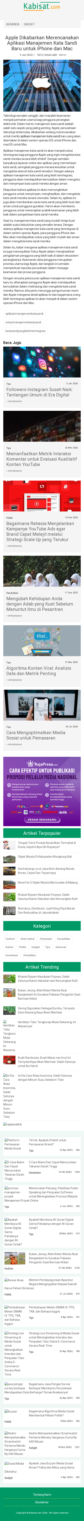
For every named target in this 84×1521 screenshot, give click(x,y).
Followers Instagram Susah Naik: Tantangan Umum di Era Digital (39, 392)
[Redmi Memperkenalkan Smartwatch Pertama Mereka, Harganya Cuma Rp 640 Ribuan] (15, 1443)
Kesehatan (12, 955)
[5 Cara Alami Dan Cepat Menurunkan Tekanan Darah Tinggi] (14, 1170)
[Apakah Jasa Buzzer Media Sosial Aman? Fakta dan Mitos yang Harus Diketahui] (14, 1463)
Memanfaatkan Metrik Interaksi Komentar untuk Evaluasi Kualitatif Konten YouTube (41, 459)
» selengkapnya (14, 401)
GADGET (29, 24)
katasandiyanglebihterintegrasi (25, 331)
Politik (9, 518)
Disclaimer (42, 1502)
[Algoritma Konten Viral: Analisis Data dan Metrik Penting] (42, 647)
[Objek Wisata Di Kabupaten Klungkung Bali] (12, 858)
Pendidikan (12, 593)
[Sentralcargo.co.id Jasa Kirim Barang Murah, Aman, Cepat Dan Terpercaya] (12, 870)
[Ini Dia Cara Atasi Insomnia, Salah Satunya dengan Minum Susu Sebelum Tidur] (9, 1096)
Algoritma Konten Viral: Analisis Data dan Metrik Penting (38, 671)
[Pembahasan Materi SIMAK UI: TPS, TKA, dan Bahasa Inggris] (14, 1315)
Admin (62, 55)
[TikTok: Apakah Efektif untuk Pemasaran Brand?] (14, 1144)
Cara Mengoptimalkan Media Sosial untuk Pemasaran (35, 735)
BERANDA (12, 24)
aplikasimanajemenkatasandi (24, 313)
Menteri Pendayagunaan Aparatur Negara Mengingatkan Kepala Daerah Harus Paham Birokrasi (40, 1284)
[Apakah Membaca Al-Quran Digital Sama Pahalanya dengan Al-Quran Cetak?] (14, 1231)
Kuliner (9, 947)
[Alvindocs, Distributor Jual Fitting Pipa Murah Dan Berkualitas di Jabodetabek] (12, 910)
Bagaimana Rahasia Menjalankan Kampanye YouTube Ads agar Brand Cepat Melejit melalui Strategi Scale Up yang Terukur (40, 531)
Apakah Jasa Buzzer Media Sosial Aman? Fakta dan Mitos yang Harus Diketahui (39, 1467)
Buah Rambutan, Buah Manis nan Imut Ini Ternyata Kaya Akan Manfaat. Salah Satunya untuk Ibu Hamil (47, 1062)
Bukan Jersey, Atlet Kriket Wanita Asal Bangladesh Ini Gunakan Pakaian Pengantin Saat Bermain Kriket (49, 994)
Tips (8, 384)
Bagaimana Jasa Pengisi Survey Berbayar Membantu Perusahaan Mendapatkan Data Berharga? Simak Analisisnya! (38, 1388)
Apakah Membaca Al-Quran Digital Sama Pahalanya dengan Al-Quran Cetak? (51, 1224)
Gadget (35, 947)
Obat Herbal (27, 938)
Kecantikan (63, 938)
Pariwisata (46, 938)
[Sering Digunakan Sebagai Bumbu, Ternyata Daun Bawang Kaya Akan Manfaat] (12, 1010)
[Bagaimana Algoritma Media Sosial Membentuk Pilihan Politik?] (10, 1411)
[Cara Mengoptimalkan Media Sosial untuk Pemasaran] (42, 715)
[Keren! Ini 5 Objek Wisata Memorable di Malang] (12, 884)
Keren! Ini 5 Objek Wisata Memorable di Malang (48, 882)
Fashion (10, 938)
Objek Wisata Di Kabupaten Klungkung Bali (45, 856)
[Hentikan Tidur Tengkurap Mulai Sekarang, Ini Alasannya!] (10, 1036)
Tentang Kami (42, 1494)
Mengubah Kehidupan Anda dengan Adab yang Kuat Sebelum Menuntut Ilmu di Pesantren (39, 604)
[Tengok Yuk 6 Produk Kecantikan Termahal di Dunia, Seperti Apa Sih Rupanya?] (12, 845)
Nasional (61, 947)
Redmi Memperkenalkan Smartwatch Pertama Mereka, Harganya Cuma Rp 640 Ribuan (53, 1437)
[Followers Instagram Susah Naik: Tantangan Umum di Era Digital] (42, 364)
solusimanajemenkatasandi (23, 322)
